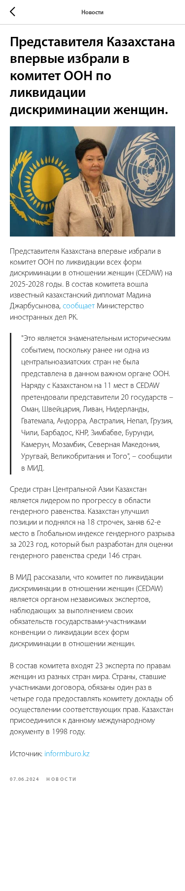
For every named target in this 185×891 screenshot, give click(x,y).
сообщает (79, 306)
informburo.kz (66, 754)
